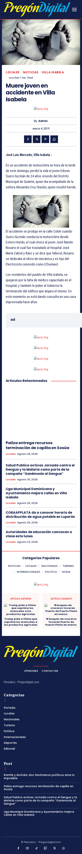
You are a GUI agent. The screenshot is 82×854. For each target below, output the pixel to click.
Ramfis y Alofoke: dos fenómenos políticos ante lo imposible (39, 776)
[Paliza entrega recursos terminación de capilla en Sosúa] (41, 412)
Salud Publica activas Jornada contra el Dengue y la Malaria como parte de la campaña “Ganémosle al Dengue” (40, 469)
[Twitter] (36, 139)
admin (43, 121)
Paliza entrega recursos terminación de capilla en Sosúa (37, 445)
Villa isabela (53, 72)
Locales (13, 72)
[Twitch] (45, 848)
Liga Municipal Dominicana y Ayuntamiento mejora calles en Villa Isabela (36, 493)
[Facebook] (28, 139)
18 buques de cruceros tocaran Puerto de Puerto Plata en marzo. (61, 621)
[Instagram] (27, 848)
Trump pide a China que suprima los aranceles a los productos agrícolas (20, 621)
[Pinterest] (45, 139)
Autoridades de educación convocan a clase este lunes (39, 534)
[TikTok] (36, 848)
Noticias (31, 72)
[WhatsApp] (54, 139)
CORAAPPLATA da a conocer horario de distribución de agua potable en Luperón (40, 514)
